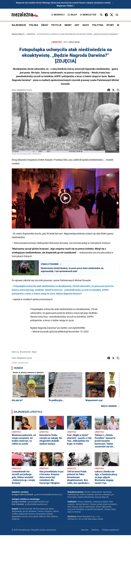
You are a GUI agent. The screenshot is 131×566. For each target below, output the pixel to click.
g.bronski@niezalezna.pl (38, 501)
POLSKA (33, 25)
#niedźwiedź (25, 352)
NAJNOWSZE (19, 25)
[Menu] (117, 15)
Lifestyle (30, 34)
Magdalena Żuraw (24, 90)
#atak (34, 352)
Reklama (95, 530)
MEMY (68, 25)
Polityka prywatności (110, 530)
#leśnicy (15, 352)
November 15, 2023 (79, 331)
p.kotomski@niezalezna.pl (36, 504)
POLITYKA (97, 25)
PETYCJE (56, 25)
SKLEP (73, 15)
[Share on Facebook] (108, 90)
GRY (77, 25)
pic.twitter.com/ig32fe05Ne (71, 328)
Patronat (84, 530)
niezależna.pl (18, 34)
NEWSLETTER (89, 15)
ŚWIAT (44, 25)
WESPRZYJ (59, 15)
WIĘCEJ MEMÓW (109, 406)
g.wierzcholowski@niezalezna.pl (48, 494)
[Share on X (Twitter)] (113, 90)
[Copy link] (118, 90)
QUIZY (85, 25)
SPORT (110, 25)
